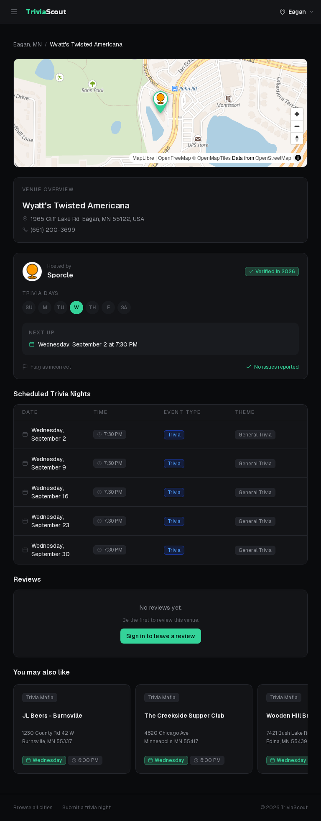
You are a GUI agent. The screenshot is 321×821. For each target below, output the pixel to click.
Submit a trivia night (86, 807)
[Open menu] (14, 11)
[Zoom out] (297, 126)
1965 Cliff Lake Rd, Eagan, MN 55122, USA (87, 219)
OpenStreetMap (273, 157)
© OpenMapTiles (211, 157)
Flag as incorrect (51, 367)
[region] (160, 113)
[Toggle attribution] (298, 158)
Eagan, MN (27, 44)
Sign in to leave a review (160, 636)
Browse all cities (32, 807)
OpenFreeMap (174, 157)
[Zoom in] (297, 114)
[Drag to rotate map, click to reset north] (297, 138)
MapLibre (143, 157)
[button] (160, 102)
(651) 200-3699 (53, 229)
